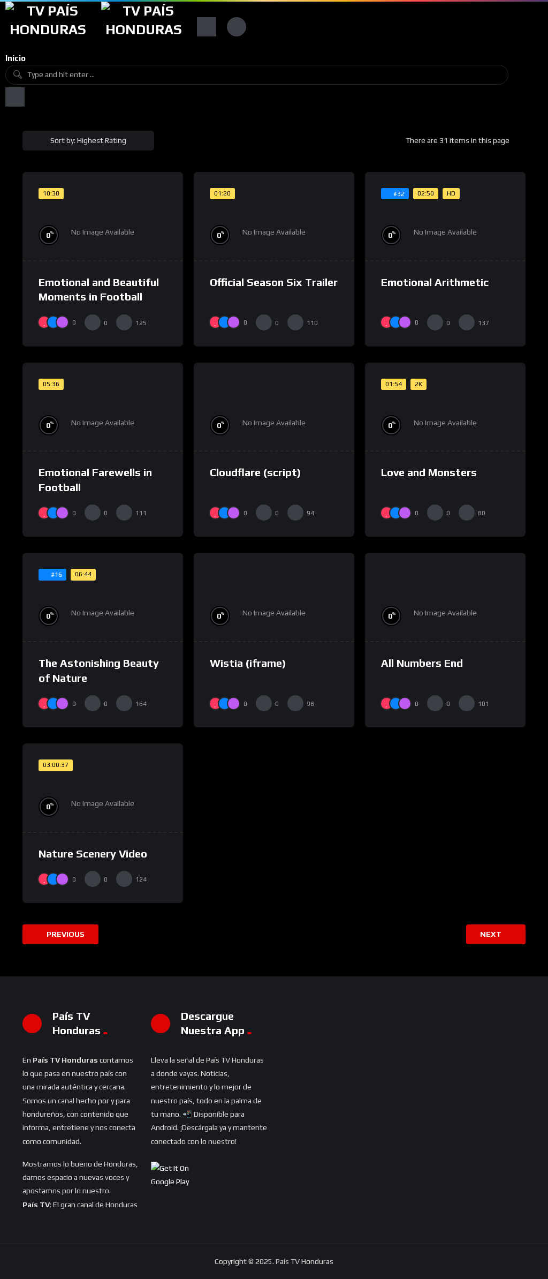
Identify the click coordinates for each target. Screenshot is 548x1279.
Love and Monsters (429, 472)
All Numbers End (422, 663)
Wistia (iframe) (248, 663)
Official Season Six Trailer (274, 282)
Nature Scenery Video (93, 853)
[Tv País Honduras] (47, 26)
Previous (65, 934)
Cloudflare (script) (255, 472)
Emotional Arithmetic (435, 282)
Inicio (15, 58)
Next (491, 934)
